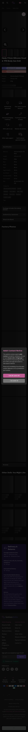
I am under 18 (14, 381)
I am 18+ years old (14, 376)
